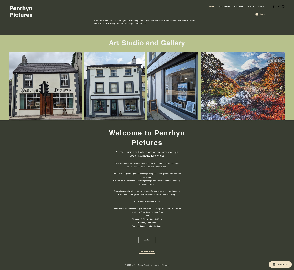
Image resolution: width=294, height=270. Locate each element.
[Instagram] (283, 6)
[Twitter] (278, 6)
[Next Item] (281, 86)
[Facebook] (273, 6)
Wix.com (165, 265)
